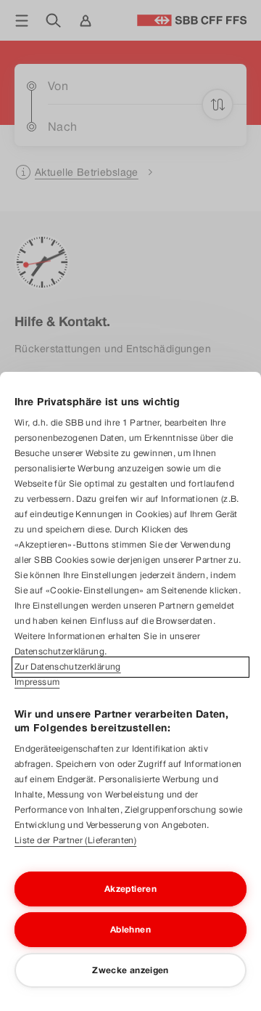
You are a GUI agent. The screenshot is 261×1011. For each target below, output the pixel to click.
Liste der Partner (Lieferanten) (75, 840)
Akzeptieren (130, 889)
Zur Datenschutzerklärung (67, 667)
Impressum (36, 682)
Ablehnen (130, 930)
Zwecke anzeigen (130, 970)
